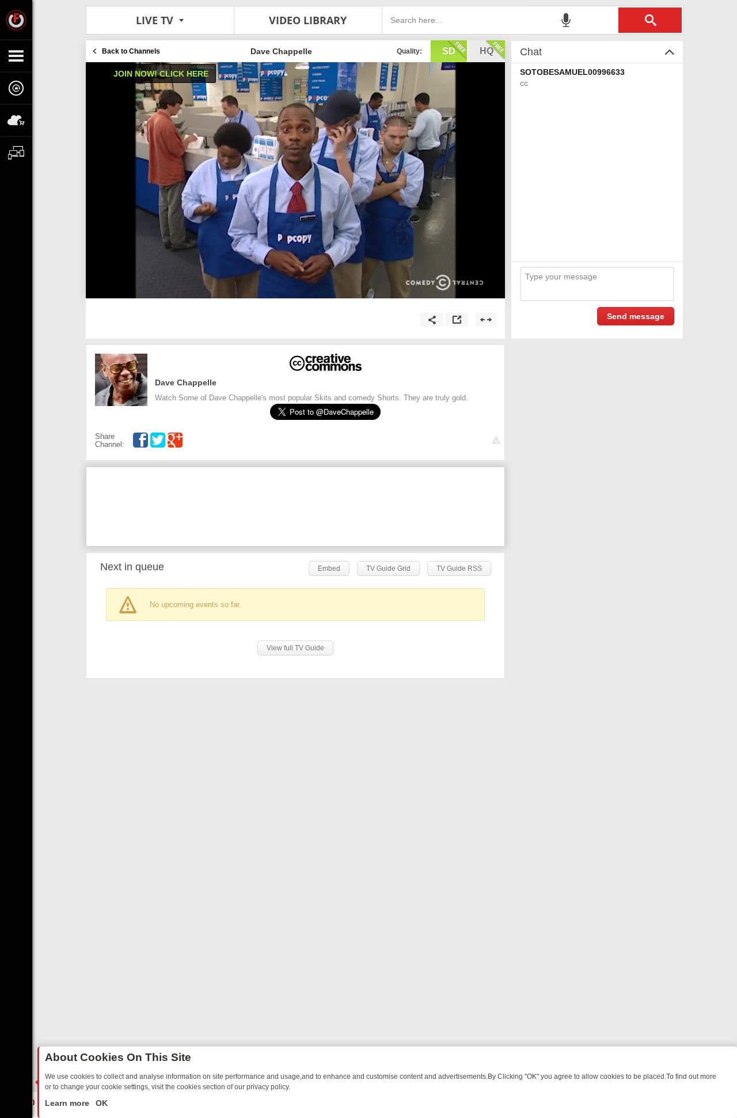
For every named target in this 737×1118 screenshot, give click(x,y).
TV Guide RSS (459, 568)
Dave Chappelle (185, 382)
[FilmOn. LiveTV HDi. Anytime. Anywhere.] (16, 19)
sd (448, 51)
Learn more (68, 1103)
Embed (329, 568)
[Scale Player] (486, 320)
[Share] (431, 320)
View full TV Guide (295, 648)
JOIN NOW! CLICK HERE (160, 73)
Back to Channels (131, 51)
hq (486, 51)
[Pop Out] (456, 320)
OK (100, 1103)
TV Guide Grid (388, 568)
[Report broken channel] (496, 440)
